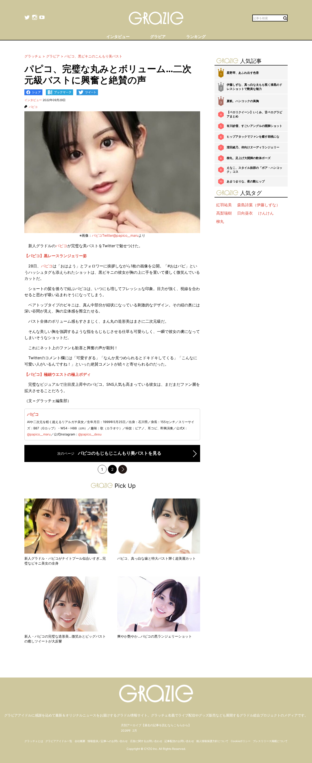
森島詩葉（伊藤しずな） (258, 204)
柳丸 (220, 221)
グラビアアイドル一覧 (58, 741)
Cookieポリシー (241, 741)
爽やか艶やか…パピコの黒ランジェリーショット (154, 636)
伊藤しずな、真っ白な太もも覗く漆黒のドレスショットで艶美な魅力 (254, 87)
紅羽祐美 (224, 204)
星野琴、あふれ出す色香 (243, 73)
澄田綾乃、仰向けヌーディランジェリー (253, 147)
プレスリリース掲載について (270, 741)
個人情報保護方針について (212, 741)
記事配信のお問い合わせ (179, 741)
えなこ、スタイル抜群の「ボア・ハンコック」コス (254, 170)
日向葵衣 (245, 213)
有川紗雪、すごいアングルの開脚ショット (254, 126)
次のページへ (122, 469)
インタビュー (33, 100)
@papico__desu (90, 434)
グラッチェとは (33, 741)
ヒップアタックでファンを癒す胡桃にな (253, 136)
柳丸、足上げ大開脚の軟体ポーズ (249, 158)
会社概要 (80, 741)
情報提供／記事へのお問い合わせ (108, 741)
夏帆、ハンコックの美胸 (243, 101)
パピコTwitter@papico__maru (115, 235)
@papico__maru (39, 434)
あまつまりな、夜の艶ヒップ (246, 181)
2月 (134, 730)
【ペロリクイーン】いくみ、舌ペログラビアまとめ (254, 114)
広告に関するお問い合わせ (146, 741)
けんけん (266, 213)
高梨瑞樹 (224, 213)
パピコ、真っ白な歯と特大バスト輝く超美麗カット (156, 558)
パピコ (33, 106)
